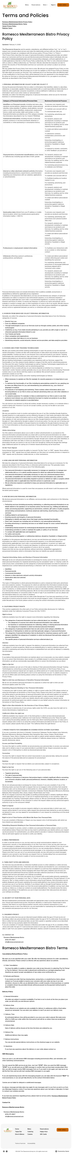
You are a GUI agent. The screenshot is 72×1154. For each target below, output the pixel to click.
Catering (30, 1132)
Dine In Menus (19, 1134)
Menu (27, 5)
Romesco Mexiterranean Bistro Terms (14, 24)
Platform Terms (7, 28)
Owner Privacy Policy (9, 26)
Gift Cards (43, 1134)
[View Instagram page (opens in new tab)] (7, 1151)
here (58, 444)
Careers (30, 1134)
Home (17, 1129)
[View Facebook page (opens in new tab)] (4, 1151)
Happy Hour (44, 1132)
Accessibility (31, 1143)
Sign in (53, 5)
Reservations (36, 5)
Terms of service (20, 1143)
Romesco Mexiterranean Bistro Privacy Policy (17, 22)
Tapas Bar (18, 1132)
